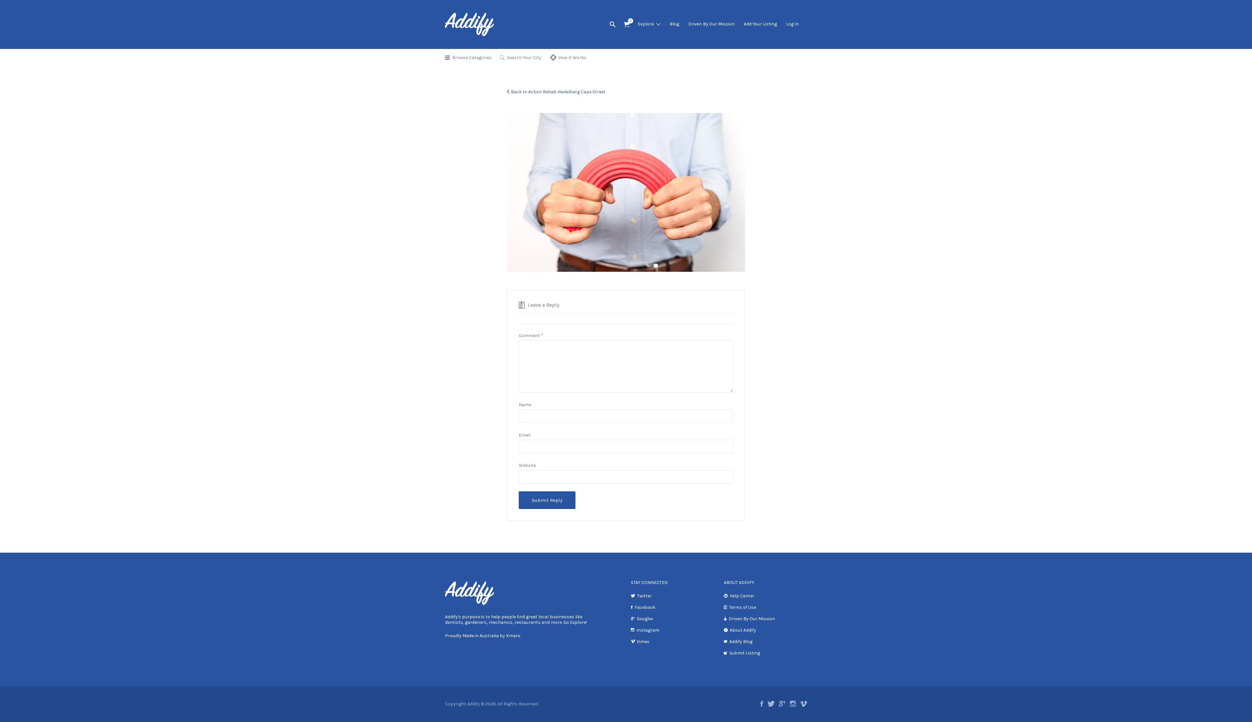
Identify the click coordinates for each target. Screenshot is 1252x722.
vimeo (803, 704)
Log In (792, 24)
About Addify (743, 630)
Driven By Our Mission (711, 24)
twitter (771, 704)
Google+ (645, 619)
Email (524, 435)
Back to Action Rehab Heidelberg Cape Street (558, 92)
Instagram (647, 630)
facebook (761, 704)
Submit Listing (744, 653)
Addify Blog (741, 641)
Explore (646, 24)
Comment (531, 335)
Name (525, 404)
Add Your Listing (760, 24)
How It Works (573, 57)
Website (527, 465)
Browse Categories (472, 57)
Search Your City (524, 57)
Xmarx (513, 635)
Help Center (742, 596)
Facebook (644, 607)
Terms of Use (742, 607)
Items (627, 24)
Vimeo (643, 641)
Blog (674, 24)
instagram (793, 704)
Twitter (644, 596)
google (782, 704)
